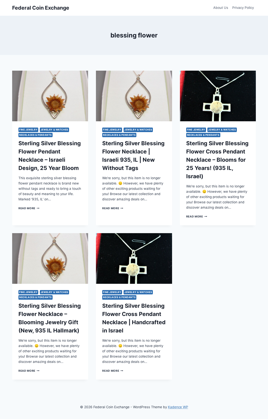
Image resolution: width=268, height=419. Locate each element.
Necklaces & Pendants (35, 134)
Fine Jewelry (28, 129)
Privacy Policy (243, 8)
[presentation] (50, 96)
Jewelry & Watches (54, 129)
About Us (220, 8)
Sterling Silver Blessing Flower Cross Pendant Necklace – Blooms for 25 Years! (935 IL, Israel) (217, 160)
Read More (28, 208)
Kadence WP (178, 407)
